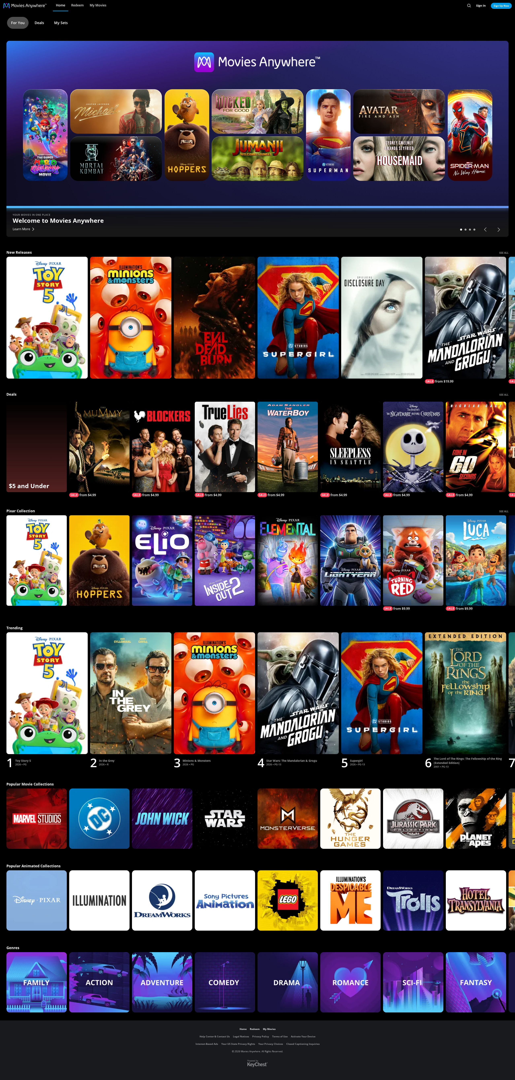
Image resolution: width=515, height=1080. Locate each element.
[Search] (469, 5)
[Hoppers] (99, 560)
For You (18, 22)
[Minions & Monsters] (130, 318)
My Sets (61, 22)
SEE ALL (504, 253)
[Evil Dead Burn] (214, 318)
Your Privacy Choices (270, 1044)
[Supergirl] (298, 318)
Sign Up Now (501, 5)
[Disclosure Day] (381, 318)
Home (60, 5)
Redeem (77, 5)
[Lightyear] (350, 560)
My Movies (98, 5)
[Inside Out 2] (225, 560)
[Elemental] (288, 560)
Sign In (481, 5)
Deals (39, 22)
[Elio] (162, 560)
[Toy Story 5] (47, 318)
